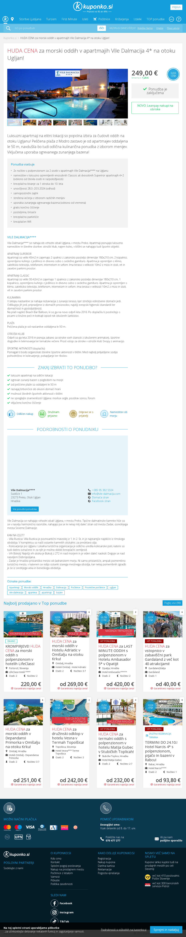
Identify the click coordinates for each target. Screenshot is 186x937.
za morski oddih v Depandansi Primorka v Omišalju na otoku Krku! (22, 738)
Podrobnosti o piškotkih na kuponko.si (123, 929)
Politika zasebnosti (62, 884)
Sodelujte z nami (13, 868)
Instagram (67, 912)
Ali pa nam (171, 839)
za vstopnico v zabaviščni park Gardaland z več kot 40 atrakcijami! (162, 655)
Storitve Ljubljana (30, 19)
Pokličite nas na (115, 839)
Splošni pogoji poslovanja (66, 865)
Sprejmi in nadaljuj (166, 930)
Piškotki (55, 880)
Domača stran (100, 497)
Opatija (159, 28)
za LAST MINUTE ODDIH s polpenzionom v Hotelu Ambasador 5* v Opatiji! (115, 655)
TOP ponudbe (156, 19)
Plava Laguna (173, 28)
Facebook (66, 903)
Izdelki (137, 19)
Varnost (55, 876)
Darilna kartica (106, 865)
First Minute (69, 19)
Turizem (51, 19)
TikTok (64, 921)
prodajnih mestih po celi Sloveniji (159, 867)
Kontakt (55, 862)
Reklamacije (105, 869)
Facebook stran (101, 501)
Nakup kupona (106, 862)
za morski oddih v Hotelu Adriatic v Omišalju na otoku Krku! (67, 650)
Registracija (104, 858)
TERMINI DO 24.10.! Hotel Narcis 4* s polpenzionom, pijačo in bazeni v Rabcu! (161, 751)
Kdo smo (56, 858)
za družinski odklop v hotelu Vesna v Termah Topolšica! (68, 736)
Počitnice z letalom (62, 873)
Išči (101, 28)
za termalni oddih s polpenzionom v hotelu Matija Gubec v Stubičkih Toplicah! (116, 743)
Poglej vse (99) (172, 603)
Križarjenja (122, 19)
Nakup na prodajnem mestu (67, 869)
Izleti (85, 19)
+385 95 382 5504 (102, 490)
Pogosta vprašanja (109, 873)
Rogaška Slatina (145, 28)
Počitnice (104, 19)
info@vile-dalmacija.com (106, 493)
